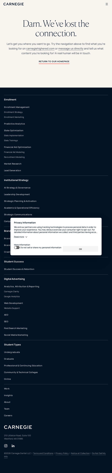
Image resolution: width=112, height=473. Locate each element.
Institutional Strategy (16, 180)
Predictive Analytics (14, 123)
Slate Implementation (14, 135)
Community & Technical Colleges (21, 372)
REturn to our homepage (54, 61)
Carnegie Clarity (11, 291)
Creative (8, 251)
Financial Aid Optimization (17, 147)
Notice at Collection (80, 453)
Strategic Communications (18, 214)
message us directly (70, 48)
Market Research (12, 163)
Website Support (12, 308)
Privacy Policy (62, 453)
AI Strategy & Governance (17, 187)
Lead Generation (12, 170)
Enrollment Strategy (13, 112)
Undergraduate (12, 352)
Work (6, 388)
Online (7, 379)
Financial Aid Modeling (14, 152)
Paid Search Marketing (15, 328)
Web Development (13, 303)
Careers (8, 415)
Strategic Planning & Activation (20, 201)
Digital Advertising (14, 279)
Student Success (14, 261)
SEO (6, 321)
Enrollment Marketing (14, 117)
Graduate (9, 358)
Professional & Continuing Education (23, 365)
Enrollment (10, 99)
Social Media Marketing (16, 334)
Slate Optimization (13, 130)
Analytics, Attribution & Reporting (21, 286)
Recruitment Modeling (14, 157)
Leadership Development (17, 194)
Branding (9, 230)
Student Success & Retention (19, 269)
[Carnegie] (14, 4)
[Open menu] (106, 4)
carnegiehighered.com (40, 48)
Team (6, 408)
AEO (6, 314)
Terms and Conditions (43, 453)
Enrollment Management (16, 107)
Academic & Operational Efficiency (21, 207)
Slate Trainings (11, 140)
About (7, 402)
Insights (8, 395)
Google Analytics (12, 296)
